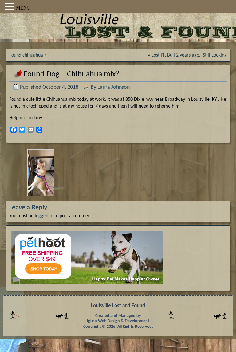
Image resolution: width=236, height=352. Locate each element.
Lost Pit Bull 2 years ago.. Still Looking (189, 55)
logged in (44, 215)
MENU (23, 7)
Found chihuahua (26, 55)
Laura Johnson (113, 87)
